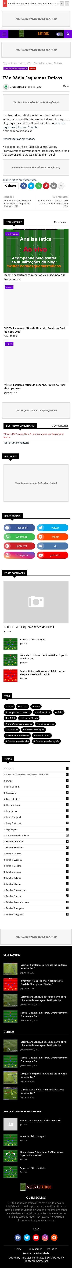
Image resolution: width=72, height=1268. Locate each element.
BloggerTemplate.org (36, 1261)
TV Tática (52, 1249)
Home (18, 1249)
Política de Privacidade (36, 1253)
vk (55, 546)
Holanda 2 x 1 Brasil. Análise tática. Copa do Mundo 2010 (43, 657)
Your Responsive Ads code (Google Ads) (36, 18)
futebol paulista (37, 896)
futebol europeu (37, 859)
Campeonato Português (47, 741)
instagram (22, 555)
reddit (55, 536)
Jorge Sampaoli (37, 817)
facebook (22, 527)
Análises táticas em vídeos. (19, 138)
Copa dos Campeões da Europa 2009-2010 (37, 774)
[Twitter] (31, 185)
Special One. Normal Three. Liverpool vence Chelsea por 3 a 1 (43, 1014)
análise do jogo (46, 723)
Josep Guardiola (37, 823)
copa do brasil (43, 735)
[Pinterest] (46, 185)
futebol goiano (37, 871)
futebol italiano (37, 877)
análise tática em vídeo (15, 68)
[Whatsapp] (38, 185)
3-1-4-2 (37, 768)
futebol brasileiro (37, 847)
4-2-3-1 (23, 706)
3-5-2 (60, 712)
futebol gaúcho (37, 865)
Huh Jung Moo (37, 804)
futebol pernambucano (37, 902)
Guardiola (37, 792)
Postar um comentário (16, 442)
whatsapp (22, 536)
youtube (55, 555)
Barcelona (13, 729)
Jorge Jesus (37, 811)
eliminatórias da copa (18, 735)
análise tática (43, 712)
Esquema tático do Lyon (32, 639)
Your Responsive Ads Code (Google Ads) (36, 483)
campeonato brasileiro (19, 712)
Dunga (37, 780)
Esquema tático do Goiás (33, 1168)
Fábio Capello (37, 786)
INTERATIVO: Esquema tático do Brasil (28, 627)
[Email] (53, 185)
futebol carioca (37, 853)
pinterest (21, 546)
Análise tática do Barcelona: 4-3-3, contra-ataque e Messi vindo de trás (42, 672)
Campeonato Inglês (34, 729)
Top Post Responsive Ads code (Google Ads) (36, 102)
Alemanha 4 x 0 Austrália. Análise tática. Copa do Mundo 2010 (41, 1154)
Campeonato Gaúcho (18, 741)
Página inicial (10, 63)
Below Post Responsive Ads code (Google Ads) (36, 167)
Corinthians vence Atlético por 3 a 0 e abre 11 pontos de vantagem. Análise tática (43, 998)
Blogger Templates (33, 1257)
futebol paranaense (37, 890)
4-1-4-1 (11, 718)
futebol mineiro (37, 883)
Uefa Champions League (20, 723)
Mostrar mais (60, 222)
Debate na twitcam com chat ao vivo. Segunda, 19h (35, 275)
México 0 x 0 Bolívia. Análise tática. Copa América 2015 (42, 1091)
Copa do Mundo (30, 718)
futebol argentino (37, 841)
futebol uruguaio (37, 914)
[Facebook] (23, 185)
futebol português (37, 908)
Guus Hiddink (37, 798)
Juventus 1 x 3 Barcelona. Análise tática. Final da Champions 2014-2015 (41, 982)
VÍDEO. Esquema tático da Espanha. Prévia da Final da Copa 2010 (34, 386)
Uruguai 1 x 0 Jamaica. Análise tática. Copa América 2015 (43, 966)
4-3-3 (37, 706)
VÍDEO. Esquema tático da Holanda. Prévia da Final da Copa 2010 (34, 329)
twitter (55, 527)
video (23, 63)
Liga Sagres (37, 829)
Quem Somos (34, 1249)
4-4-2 (10, 706)
